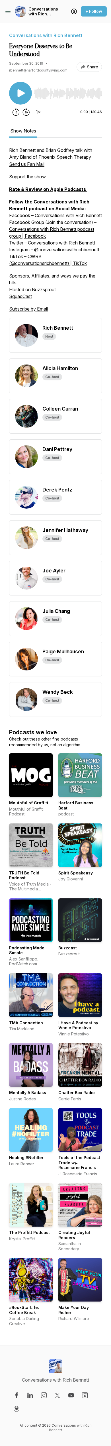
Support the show (27, 177)
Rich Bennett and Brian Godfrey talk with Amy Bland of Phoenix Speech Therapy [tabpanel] (55, 229)
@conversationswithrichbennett (66, 249)
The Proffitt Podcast (29, 1232)
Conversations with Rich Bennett (43, 12)
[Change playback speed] (38, 112)
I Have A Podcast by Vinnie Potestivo (78, 1025)
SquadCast (20, 296)
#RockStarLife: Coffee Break (24, 1310)
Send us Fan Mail (26, 164)
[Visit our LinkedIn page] (30, 1395)
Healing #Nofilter (26, 1157)
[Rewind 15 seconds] (16, 112)
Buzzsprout (44, 289)
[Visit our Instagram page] (44, 1395)
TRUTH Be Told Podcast (24, 875)
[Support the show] (74, 11)
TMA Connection (26, 1022)
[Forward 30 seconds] (26, 112)
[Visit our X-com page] (57, 1395)
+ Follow (93, 11)
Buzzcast (67, 947)
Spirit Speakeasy (75, 872)
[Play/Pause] (20, 93)
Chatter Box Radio (76, 1092)
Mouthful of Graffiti (28, 802)
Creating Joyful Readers (74, 1235)
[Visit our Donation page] (16, 1409)
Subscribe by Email (28, 309)
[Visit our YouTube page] (71, 1395)
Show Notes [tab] (23, 131)
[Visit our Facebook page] (16, 1395)
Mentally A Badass (27, 1092)
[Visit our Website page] (85, 1395)
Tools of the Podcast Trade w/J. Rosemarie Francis (79, 1162)
